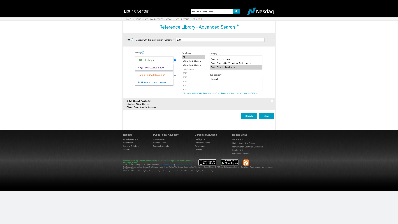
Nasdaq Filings (159, 143)
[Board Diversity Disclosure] (236, 67)
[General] (236, 79)
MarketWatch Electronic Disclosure (247, 147)
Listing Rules (237, 143)
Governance (200, 146)
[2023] (193, 86)
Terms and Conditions (183, 165)
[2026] (193, 73)
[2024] (193, 81)
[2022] (193, 90)
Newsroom (128, 143)
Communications (202, 143)
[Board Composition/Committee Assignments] (236, 63)
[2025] (193, 77)
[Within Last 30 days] (193, 61)
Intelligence (200, 139)
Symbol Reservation (241, 153)
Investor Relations (131, 146)
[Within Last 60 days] (193, 65)
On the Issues (159, 139)
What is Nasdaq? (130, 139)
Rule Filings (250, 143)
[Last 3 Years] (193, 69)
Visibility (198, 149)
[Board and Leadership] (236, 59)
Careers (126, 149)
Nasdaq (238, 150)
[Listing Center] (153, 11)
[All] (193, 57)
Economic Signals (161, 146)
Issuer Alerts (237, 139)
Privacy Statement (167, 165)
